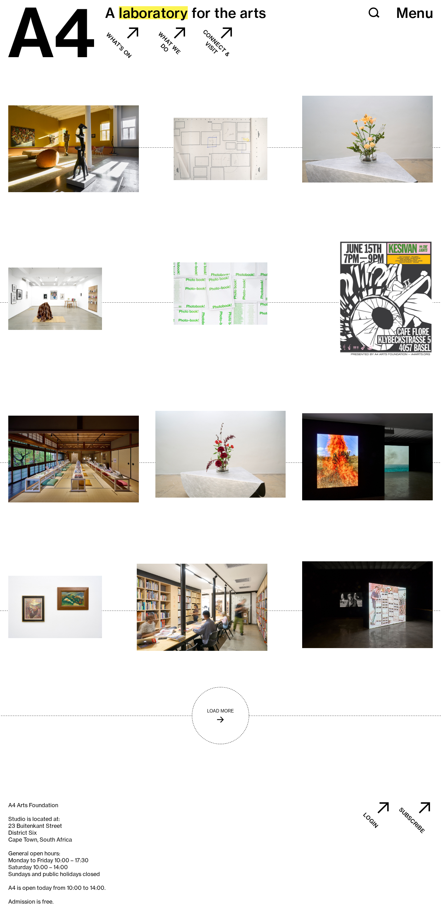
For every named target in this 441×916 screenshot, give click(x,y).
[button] (374, 12)
